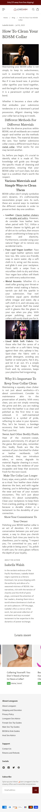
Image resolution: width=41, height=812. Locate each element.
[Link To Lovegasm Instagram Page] (3, 767)
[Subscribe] (35, 790)
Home (5, 18)
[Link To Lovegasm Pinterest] (18, 767)
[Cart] (37, 9)
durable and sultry (18, 218)
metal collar (8, 147)
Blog (13, 18)
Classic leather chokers (27, 215)
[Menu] (3, 9)
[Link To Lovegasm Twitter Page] (13, 767)
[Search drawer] (33, 9)
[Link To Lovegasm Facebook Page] (8, 767)
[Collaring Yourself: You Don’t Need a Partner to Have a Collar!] (17, 666)
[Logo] (20, 9)
